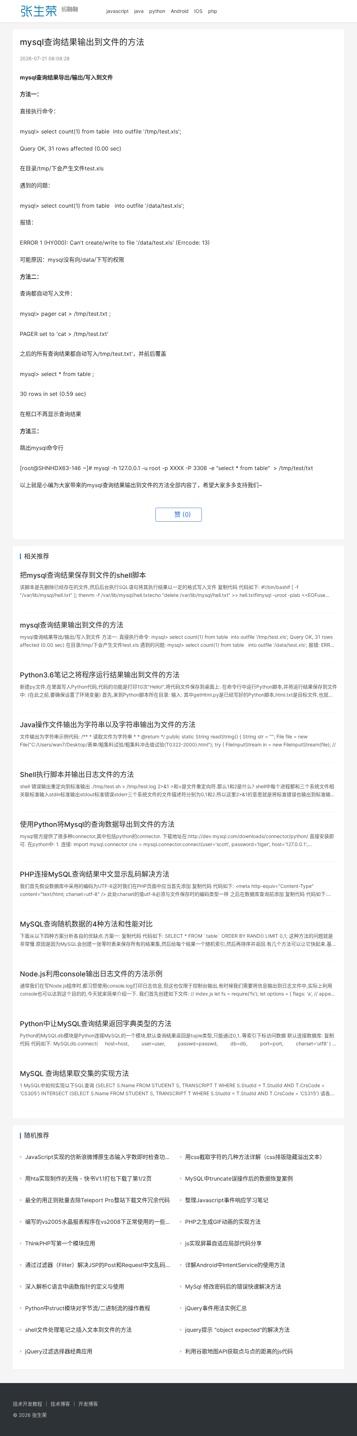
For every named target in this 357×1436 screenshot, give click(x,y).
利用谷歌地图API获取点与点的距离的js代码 (239, 1351)
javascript (117, 11)
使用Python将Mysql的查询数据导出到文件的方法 (97, 824)
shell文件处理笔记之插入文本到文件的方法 (78, 1329)
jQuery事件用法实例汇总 (216, 1308)
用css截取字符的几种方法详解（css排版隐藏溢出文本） (255, 1156)
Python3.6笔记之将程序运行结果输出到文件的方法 (100, 675)
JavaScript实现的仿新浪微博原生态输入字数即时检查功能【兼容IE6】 (98, 1156)
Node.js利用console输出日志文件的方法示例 (91, 974)
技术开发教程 (27, 1404)
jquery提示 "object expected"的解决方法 (237, 1329)
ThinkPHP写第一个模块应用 (60, 1243)
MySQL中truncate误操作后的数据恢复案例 (239, 1178)
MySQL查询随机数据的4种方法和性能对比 (86, 924)
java (139, 11)
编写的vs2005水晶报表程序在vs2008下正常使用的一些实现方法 (98, 1221)
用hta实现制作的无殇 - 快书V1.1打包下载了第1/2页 (88, 1178)
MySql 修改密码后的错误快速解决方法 (233, 1286)
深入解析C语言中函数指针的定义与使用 (74, 1286)
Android (180, 11)
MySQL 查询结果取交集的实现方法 (74, 1073)
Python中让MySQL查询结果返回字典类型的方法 (96, 1024)
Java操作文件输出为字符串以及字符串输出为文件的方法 (108, 725)
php (212, 11)
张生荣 (39, 1415)
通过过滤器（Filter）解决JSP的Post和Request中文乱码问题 (98, 1264)
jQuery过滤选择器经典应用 (58, 1351)
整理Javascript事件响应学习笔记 (226, 1200)
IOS (198, 11)
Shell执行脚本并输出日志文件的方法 (77, 774)
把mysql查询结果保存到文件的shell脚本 (83, 575)
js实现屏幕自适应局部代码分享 (223, 1243)
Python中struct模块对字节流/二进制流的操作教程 (87, 1308)
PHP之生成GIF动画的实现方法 (223, 1221)
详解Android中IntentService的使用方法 (235, 1264)
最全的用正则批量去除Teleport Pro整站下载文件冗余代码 (97, 1200)
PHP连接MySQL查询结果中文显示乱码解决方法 (94, 874)
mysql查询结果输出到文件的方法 (71, 625)
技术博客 (60, 1404)
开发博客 (88, 1404)
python (157, 11)
